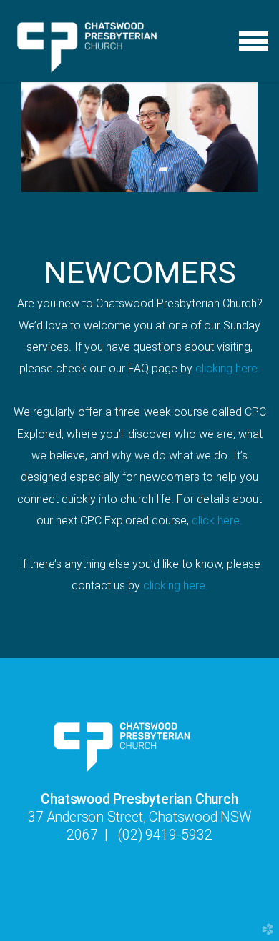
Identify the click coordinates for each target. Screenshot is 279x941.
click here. (217, 520)
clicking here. (227, 368)
